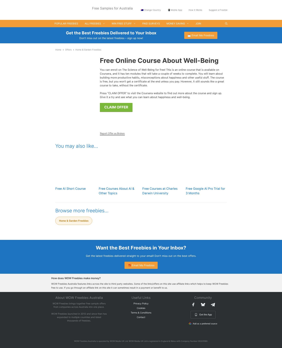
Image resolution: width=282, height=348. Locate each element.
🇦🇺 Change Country (151, 10)
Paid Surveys (151, 23)
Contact (141, 317)
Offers (68, 49)
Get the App (205, 314)
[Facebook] (193, 304)
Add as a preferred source (205, 323)
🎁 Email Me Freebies (141, 265)
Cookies (141, 308)
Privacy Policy (141, 303)
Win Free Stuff (122, 23)
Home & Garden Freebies (88, 49)
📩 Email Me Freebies (201, 35)
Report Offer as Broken (112, 133)
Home (58, 49)
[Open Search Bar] (226, 23)
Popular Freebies (66, 23)
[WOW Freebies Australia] (63, 9)
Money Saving (175, 23)
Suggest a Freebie (218, 10)
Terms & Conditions (141, 312)
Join (198, 23)
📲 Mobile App (174, 10)
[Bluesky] (203, 304)
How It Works (195, 10)
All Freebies (93, 23)
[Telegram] (213, 304)
